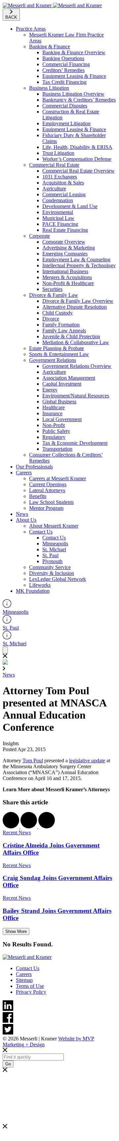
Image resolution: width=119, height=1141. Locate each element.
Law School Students (51, 502)
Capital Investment (61, 384)
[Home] (52, 5)
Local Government (62, 419)
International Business (65, 271)
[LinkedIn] (59, 1006)
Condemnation (57, 200)
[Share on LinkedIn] (46, 826)
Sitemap (24, 980)
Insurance (52, 413)
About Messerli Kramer (53, 526)
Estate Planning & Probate (56, 348)
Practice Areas (31, 29)
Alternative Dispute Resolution (74, 307)
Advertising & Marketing (68, 247)
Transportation (57, 449)
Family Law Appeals (64, 330)
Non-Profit (53, 425)
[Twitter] (59, 1030)
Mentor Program (46, 508)
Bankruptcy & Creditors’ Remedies (79, 100)
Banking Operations (63, 58)
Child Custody (57, 313)
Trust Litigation (58, 153)
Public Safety (56, 431)
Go (8, 1063)
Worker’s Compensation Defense (76, 159)
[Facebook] (59, 1018)
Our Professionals (34, 466)
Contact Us (41, 532)
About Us (26, 520)
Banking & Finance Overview (73, 52)
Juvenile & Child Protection (71, 336)
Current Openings (47, 484)
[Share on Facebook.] (11, 826)
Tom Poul (32, 760)
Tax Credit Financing (64, 82)
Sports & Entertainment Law (59, 354)
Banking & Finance (49, 46)
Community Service (50, 567)
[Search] (5, 650)
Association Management (68, 378)
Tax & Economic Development (74, 443)
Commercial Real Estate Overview (78, 171)
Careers (24, 472)
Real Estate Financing (65, 230)
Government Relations (52, 360)
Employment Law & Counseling (76, 259)
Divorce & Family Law (53, 295)
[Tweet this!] (29, 826)
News (22, 514)
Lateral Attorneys (47, 490)
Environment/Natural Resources (75, 395)
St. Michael (54, 549)
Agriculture (54, 188)
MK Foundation (33, 591)
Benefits (37, 496)
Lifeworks (40, 585)
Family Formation (61, 324)
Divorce (50, 318)
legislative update (87, 760)
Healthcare (53, 407)
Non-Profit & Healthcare (68, 283)
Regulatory (53, 437)
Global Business (59, 401)
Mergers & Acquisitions (67, 277)
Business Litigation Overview (73, 94)
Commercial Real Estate (54, 165)
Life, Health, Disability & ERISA (77, 147)
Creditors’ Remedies (63, 70)
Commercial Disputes (64, 105)
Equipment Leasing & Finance (74, 76)
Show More (16, 931)
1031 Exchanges (59, 176)
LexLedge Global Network (57, 579)
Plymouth (52, 561)
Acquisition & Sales (63, 182)
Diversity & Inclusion (51, 573)
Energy (50, 389)
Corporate (39, 236)
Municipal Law (58, 218)
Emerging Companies (65, 253)
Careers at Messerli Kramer (57, 478)
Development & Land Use (70, 206)
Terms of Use (30, 986)
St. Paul (50, 555)
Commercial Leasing (64, 194)
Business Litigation (49, 88)
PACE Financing (60, 224)
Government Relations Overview (76, 366)
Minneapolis (55, 543)
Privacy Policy (31, 992)
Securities (52, 289)
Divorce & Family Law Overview (77, 301)
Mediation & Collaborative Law (75, 342)
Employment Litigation (66, 123)
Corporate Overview (63, 242)
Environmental (57, 212)
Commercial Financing (66, 64)
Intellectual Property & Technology (79, 265)
